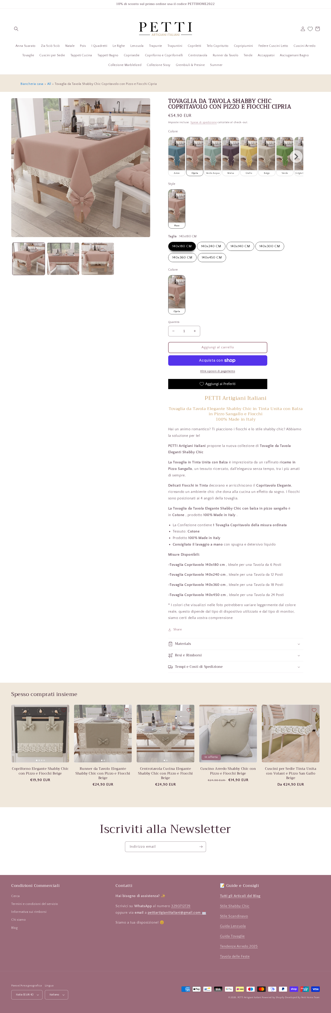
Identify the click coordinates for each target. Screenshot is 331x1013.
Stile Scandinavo (234, 916)
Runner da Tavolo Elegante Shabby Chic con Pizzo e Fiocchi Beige (102, 773)
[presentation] (296, 156)
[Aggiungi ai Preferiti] (63, 710)
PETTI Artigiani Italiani (249, 997)
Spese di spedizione (203, 122)
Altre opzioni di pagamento (217, 371)
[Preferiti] (310, 29)
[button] (16, 29)
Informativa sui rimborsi (28, 912)
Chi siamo (18, 920)
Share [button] (177, 629)
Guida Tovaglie (232, 936)
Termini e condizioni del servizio (34, 904)
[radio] (176, 156)
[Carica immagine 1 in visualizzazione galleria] (28, 259)
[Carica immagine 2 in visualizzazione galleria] (63, 259)
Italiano (54, 994)
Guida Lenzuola (233, 926)
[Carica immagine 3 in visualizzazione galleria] (98, 259)
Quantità (173, 322)
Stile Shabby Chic (234, 906)
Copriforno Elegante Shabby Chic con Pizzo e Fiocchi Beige (40, 771)
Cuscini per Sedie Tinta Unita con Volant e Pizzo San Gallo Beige (290, 773)
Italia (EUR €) (25, 994)
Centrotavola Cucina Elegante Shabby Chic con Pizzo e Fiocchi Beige (165, 773)
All (49, 84)
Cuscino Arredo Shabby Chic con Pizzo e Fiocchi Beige (228, 771)
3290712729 (180, 906)
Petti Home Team (310, 997)
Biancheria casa (31, 84)
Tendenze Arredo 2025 (239, 946)
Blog (14, 928)
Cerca (15, 896)
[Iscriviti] (201, 846)
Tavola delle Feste (235, 956)
